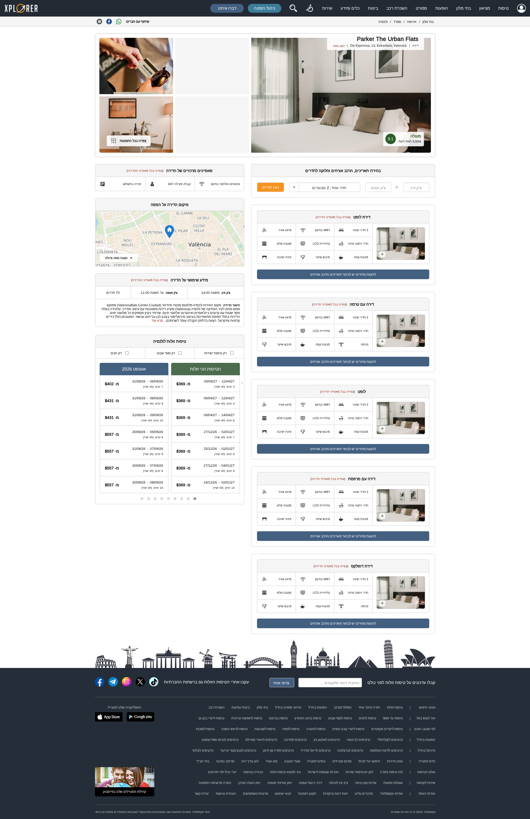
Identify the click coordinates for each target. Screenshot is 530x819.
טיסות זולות (395, 682)
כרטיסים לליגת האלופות (386, 750)
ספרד (397, 22)
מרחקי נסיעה (225, 761)
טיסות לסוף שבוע (340, 718)
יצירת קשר (202, 794)
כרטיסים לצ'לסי (202, 750)
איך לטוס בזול (426, 718)
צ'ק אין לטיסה (338, 783)
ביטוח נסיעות (241, 707)
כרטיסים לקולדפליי (390, 740)
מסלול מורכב (342, 707)
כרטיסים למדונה (295, 740)
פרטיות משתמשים (255, 794)
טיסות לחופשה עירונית (246, 718)
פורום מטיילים (341, 761)
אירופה (412, 22)
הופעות (441, 8)
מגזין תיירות (395, 761)
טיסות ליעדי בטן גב (211, 718)
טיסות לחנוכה (315, 729)
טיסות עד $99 (393, 718)
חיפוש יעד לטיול (369, 761)
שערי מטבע (292, 761)
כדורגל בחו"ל (426, 750)
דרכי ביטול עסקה (310, 783)
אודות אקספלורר (391, 794)
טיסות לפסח (291, 729)
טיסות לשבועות (265, 729)
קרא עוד (157, 321)
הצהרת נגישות (226, 794)
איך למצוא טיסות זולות (285, 772)
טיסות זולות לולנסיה (169, 341)
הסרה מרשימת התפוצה (214, 783)
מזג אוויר (271, 761)
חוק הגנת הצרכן (249, 783)
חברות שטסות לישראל (323, 772)
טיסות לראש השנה (234, 729)
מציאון (484, 8)
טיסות (503, 8)
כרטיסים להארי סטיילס (261, 740)
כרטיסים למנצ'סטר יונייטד (238, 750)
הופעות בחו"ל (317, 707)
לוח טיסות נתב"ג (391, 772)
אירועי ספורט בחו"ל (288, 707)
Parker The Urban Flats (387, 39)
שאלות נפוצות (393, 783)
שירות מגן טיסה (366, 783)
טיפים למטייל (316, 761)
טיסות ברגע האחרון (308, 718)
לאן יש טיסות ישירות (359, 772)
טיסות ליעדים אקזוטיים (387, 729)
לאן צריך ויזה (250, 761)
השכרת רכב (396, 8)
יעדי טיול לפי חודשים (222, 772)
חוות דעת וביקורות (335, 794)
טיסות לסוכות (205, 729)
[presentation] (242, 382)
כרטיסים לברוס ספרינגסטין (220, 740)
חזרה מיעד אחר (369, 707)
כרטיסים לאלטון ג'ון (327, 740)
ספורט (421, 8)
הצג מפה (338, 45)
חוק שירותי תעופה (279, 783)
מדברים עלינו (364, 794)
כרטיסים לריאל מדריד (315, 750)
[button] (195, 498)
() (333, 217)
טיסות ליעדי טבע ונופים (348, 729)
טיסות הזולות (215, 682)
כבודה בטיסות (253, 772)
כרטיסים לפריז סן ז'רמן (278, 750)
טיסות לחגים (367, 718)
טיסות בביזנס (278, 718)
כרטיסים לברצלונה (350, 750)
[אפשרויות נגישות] (309, 8)
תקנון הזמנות (307, 794)
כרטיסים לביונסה (358, 740)
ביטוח (373, 8)
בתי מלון (463, 8)
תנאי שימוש (283, 794)
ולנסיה (383, 22)
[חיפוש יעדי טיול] (293, 8)
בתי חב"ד (202, 761)
